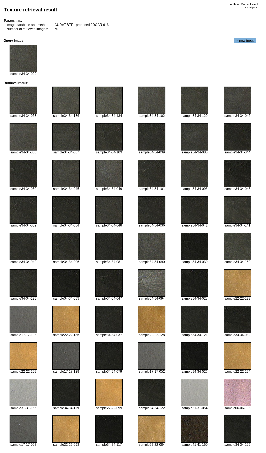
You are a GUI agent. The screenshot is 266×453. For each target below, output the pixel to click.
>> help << (251, 7)
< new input (245, 40)
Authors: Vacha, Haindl (244, 4)
